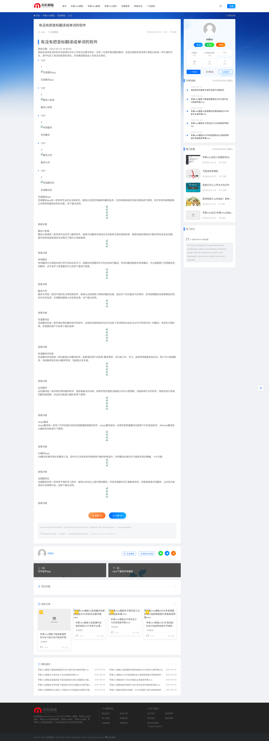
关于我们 (151, 713)
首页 (64, 6)
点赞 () (119, 515)
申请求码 (123, 723)
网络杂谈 (138, 6)
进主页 (226, 72)
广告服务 (151, 6)
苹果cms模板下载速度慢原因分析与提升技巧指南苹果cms (53, 636)
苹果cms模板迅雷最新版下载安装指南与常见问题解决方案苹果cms (65, 680)
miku (43, 32)
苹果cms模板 (77, 6)
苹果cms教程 (94, 6)
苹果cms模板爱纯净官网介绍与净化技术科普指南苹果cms (134, 685)
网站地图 (111, 737)
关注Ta (194, 72)
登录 (231, 6)
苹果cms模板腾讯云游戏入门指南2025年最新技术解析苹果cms (65, 690)
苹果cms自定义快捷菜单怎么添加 (217, 157)
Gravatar (191, 260)
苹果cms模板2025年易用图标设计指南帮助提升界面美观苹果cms (159, 624)
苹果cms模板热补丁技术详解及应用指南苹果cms (130, 680)
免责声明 (169, 713)
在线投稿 (106, 723)
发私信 (210, 72)
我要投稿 (231, 15)
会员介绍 (123, 713)
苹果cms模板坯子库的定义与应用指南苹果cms (124, 621)
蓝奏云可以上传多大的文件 (215, 185)
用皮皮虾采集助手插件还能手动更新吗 (207, 90)
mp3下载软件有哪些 (123, 571)
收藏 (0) (98, 515)
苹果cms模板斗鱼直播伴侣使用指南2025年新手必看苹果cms (89, 624)
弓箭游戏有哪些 (210, 171)
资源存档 (123, 718)
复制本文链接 (147, 554)
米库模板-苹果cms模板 (49, 534)
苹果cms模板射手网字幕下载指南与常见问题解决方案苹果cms (65, 685)
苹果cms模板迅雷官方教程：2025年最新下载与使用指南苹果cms (136, 690)
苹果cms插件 (110, 6)
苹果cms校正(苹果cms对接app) (217, 212)
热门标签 (106, 718)
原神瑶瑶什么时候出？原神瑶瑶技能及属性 (217, 198)
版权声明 (169, 718)
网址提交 (106, 713)
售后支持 (151, 718)
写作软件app (44, 571)
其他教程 (61, 15)
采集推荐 (125, 6)
